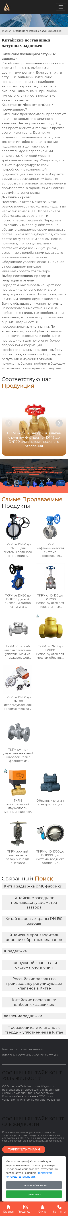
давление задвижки (23, 1016)
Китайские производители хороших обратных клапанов (34, 937)
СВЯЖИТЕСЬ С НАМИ (24, 1149)
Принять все (34, 1194)
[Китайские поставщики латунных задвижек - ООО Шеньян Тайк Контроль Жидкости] (6, 6)
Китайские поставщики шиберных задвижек (34, 1002)
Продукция (25, 1209)
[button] (59, 423)
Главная (6, 31)
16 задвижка (15, 951)
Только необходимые (34, 1185)
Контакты (59, 1209)
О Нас (42, 1209)
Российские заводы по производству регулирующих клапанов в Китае (34, 983)
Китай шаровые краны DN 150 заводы (34, 921)
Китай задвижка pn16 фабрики (33, 886)
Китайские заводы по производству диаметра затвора (34, 902)
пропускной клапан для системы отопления (34, 965)
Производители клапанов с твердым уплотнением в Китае (34, 1029)
